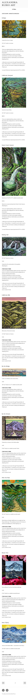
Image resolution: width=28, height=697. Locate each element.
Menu (14, 9)
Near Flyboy (5, 622)
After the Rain (6, 477)
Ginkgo (4, 18)
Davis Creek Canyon (8, 145)
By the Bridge (6, 366)
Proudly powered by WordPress (9, 693)
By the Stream (6, 414)
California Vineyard (7, 75)
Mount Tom (5, 553)
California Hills (6, 295)
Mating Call (5, 234)
